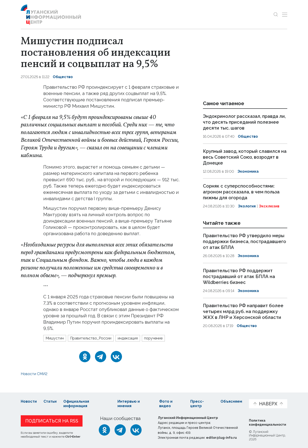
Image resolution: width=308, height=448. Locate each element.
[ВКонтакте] (116, 356)
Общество (63, 77)
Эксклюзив (269, 206)
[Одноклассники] (84, 356)
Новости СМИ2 (34, 374)
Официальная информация (76, 403)
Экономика (248, 171)
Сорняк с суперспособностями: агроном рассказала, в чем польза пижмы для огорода (241, 191)
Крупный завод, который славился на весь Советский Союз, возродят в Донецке (245, 157)
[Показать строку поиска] (276, 15)
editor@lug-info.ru (221, 437)
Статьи (50, 401)
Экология (247, 206)
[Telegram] (100, 356)
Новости (29, 401)
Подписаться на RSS (51, 421)
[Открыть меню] (285, 15)
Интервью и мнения (128, 403)
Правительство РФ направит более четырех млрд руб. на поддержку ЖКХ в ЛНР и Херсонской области (243, 311)
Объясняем (231, 401)
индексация (128, 338)
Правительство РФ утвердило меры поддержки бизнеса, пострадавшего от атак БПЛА (244, 241)
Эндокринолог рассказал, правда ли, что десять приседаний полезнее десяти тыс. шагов (244, 122)
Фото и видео (165, 403)
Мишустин (55, 338)
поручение (153, 338)
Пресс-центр (197, 403)
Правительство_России (90, 338)
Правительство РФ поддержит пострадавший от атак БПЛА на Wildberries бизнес (239, 276)
